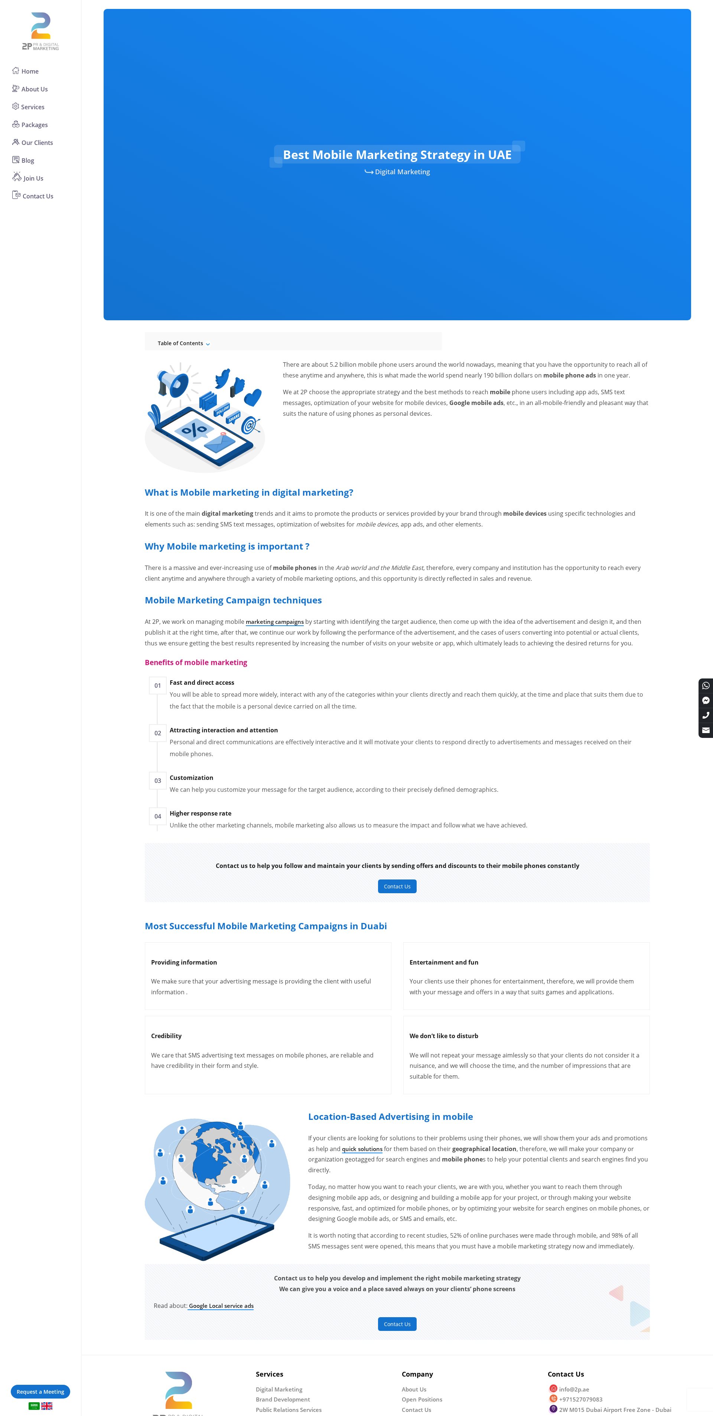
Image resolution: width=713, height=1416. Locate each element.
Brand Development (283, 1399)
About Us (35, 89)
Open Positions (422, 1399)
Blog (28, 160)
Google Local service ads (221, 1305)
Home (30, 71)
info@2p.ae (574, 1389)
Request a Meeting (40, 1391)
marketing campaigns (275, 621)
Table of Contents (181, 343)
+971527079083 (581, 1399)
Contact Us (38, 196)
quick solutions (362, 1149)
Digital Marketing (402, 171)
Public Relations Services (289, 1409)
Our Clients (37, 143)
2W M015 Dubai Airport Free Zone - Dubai (615, 1409)
